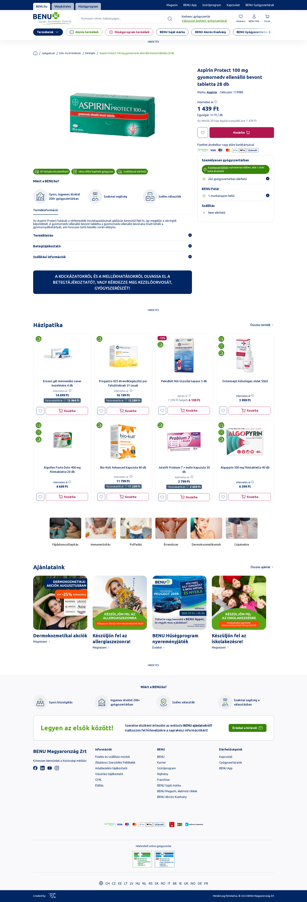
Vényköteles (62, 6)
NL (144, 883)
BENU (161, 756)
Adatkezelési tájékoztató (111, 768)
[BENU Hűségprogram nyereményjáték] (179, 603)
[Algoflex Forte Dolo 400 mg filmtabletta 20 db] (62, 441)
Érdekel (157, 647)
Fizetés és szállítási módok (112, 756)
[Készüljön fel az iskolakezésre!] (239, 603)
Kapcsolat (233, 5)
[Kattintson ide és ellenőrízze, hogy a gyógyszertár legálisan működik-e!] (142, 859)
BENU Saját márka (169, 785)
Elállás (99, 785)
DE (200, 883)
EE (120, 883)
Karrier (161, 762)
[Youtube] (49, 769)
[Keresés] (170, 18)
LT (126, 883)
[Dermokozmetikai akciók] (60, 603)
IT (169, 883)
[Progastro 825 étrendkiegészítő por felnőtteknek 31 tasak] (123, 355)
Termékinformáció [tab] (45, 210)
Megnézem (40, 641)
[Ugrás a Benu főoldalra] (52, 18)
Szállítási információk (49, 257)
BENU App (190, 5)
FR (206, 883)
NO (193, 883)
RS (151, 883)
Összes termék (260, 325)
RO (163, 883)
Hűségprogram (88, 6)
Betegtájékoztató (47, 246)
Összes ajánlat (260, 567)
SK (157, 883)
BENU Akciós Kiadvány (172, 796)
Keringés (90, 53)
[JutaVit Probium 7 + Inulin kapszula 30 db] (184, 441)
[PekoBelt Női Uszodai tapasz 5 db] (184, 355)
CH (107, 883)
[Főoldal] (35, 53)
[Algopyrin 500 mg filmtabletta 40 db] (245, 441)
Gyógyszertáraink (230, 762)
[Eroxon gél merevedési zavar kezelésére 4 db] (62, 355)
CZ (114, 883)
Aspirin (212, 92)
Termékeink (45, 32)
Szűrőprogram (211, 5)
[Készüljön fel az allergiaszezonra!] (120, 603)
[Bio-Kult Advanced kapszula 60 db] (123, 441)
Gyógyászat (48, 53)
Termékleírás (43, 235)
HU (137, 883)
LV (131, 883)
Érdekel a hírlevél (244, 728)
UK (186, 883)
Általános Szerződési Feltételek (115, 762)
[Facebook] (35, 769)
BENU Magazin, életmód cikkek (177, 791)
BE (175, 883)
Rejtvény (162, 774)
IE (180, 883)
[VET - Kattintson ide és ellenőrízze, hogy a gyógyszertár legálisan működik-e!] (165, 859)
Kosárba (238, 132)
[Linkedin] (42, 769)
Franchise (163, 779)
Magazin (172, 5)
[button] (40, 411)
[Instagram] (57, 769)
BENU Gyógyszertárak (260, 5)
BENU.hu (41, 6)
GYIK (98, 779)
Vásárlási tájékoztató (109, 774)
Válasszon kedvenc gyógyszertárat (204, 20)
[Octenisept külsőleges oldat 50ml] (245, 355)
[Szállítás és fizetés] (109, 824)
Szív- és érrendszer (70, 53)
